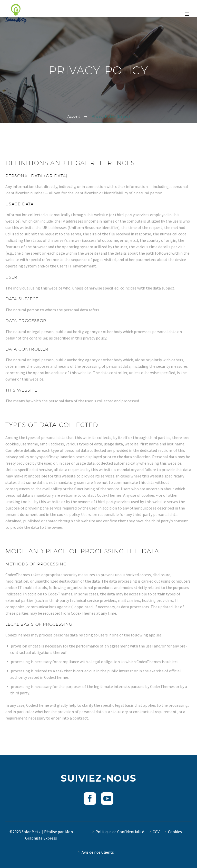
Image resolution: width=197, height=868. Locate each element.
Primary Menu (187, 14)
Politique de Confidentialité (119, 831)
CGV (156, 831)
